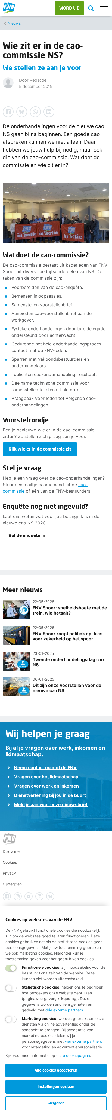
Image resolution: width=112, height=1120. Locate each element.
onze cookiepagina (73, 1055)
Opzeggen (12, 884)
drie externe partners (64, 1010)
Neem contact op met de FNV (45, 767)
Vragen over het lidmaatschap (46, 776)
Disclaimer (12, 851)
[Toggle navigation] (104, 8)
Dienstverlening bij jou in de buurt (50, 795)
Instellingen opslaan (56, 1086)
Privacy (9, 873)
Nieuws (14, 23)
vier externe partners (83, 1041)
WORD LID (69, 7)
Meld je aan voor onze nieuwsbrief (51, 804)
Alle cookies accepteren (56, 1070)
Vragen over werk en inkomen (46, 786)
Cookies (10, 862)
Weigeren (56, 1103)
